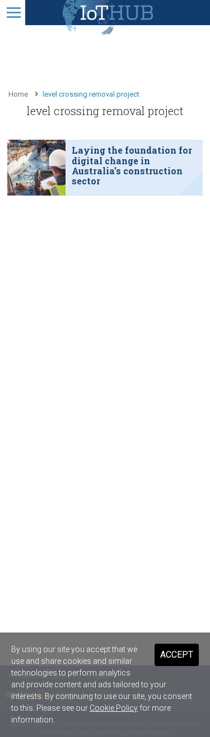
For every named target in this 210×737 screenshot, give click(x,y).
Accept (176, 654)
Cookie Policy (114, 707)
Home (18, 94)
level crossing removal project (91, 94)
